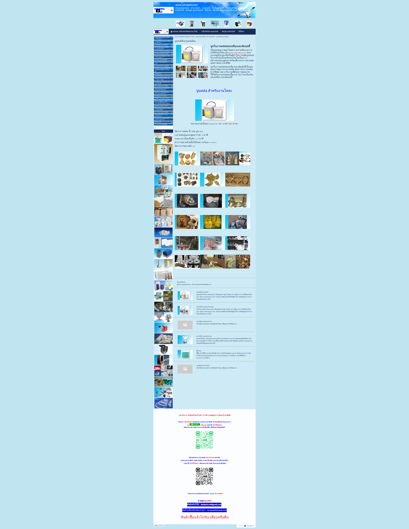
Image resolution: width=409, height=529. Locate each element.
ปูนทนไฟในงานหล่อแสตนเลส (204, 336)
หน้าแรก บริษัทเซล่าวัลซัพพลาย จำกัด (184, 37)
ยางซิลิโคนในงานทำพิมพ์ (202, 365)
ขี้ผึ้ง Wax (198, 351)
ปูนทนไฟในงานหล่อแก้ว (202, 292)
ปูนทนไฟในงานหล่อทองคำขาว (204, 321)
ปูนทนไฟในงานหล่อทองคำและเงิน (205, 307)
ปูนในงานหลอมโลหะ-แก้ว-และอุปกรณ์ (205, 37)
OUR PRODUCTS (181, 282)
